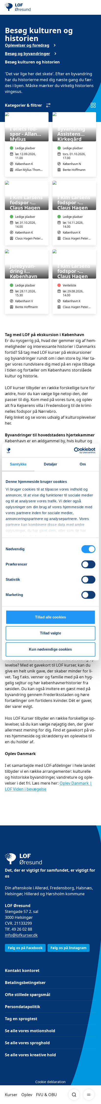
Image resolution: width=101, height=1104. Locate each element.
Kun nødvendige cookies (50, 649)
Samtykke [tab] (18, 464)
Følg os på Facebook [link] (25, 947)
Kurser (11, 1094)
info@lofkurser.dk (21, 935)
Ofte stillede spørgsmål (27, 994)
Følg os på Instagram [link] (68, 947)
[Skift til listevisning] (93, 105)
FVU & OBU (46, 1094)
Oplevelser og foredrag (27, 45)
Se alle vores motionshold (30, 1030)
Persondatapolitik (22, 1006)
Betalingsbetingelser (25, 982)
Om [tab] (83, 464)
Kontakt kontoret (22, 970)
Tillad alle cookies (50, 617)
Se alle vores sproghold (27, 1042)
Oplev (26, 1094)
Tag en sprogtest (21, 1018)
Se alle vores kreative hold (30, 1055)
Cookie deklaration (50, 1081)
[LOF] (29, 7)
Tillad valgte (50, 633)
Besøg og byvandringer (27, 53)
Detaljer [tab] (50, 464)
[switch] (88, 564)
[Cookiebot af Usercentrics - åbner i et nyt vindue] (73, 450)
